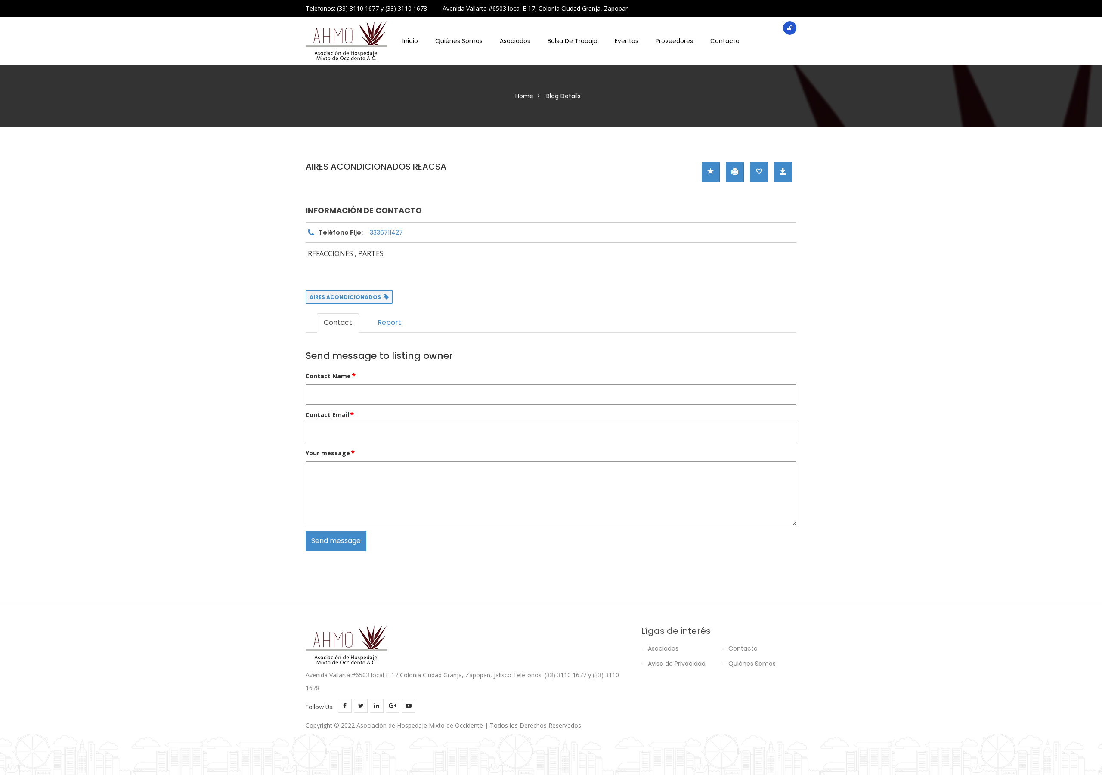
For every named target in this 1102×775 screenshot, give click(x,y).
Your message (330, 452)
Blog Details (563, 96)
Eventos (626, 41)
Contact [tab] (338, 322)
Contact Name (331, 375)
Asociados (515, 41)
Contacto (725, 41)
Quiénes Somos (459, 41)
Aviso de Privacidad (677, 663)
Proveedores (674, 41)
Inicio (410, 41)
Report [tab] (389, 322)
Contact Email (330, 414)
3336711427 (386, 232)
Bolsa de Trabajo (572, 41)
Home (524, 96)
